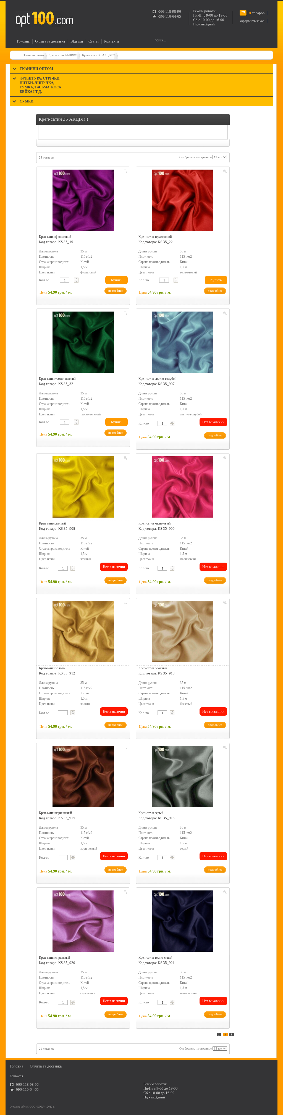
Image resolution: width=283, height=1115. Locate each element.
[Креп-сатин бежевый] (182, 631)
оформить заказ (252, 21)
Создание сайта (18, 1106)
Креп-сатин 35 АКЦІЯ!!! (98, 55)
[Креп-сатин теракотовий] (182, 200)
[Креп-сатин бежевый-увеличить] (224, 603)
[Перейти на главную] (44, 19)
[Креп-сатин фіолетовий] (83, 200)
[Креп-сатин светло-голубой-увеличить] (224, 314)
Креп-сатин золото (52, 668)
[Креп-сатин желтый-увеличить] (124, 458)
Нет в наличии (213, 422)
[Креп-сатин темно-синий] (182, 921)
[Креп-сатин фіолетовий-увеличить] (124, 172)
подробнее (115, 290)
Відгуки (76, 41)
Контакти (111, 41)
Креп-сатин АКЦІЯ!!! (63, 55)
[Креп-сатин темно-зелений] (83, 342)
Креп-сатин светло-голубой (157, 379)
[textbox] (64, 280)
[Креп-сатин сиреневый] (83, 921)
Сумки (26, 101)
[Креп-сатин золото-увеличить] (124, 603)
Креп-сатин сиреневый (54, 958)
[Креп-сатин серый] (182, 776)
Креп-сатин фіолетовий (55, 237)
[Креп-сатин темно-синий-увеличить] (224, 892)
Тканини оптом (33, 55)
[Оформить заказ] (16, 9)
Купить (116, 280)
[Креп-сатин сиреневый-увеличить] (124, 892)
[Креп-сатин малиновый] (182, 487)
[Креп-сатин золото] (83, 631)
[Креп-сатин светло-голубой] (182, 342)
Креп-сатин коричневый (55, 813)
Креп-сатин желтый (52, 523)
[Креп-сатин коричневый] (83, 776)
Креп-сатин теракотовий (155, 237)
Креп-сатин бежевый (152, 668)
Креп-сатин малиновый (154, 523)
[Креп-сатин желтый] (83, 487)
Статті (93, 41)
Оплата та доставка (50, 41)
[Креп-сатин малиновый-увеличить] (224, 458)
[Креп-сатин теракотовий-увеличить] (224, 172)
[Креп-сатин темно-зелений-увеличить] (124, 314)
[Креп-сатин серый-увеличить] (224, 748)
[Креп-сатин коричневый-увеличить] (124, 748)
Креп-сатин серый (150, 813)
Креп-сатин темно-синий (155, 958)
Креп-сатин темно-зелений (57, 379)
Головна (23, 41)
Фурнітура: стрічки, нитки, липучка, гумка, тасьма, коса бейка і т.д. (40, 85)
